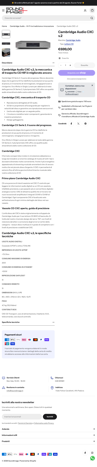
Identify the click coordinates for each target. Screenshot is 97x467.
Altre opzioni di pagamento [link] (76, 78)
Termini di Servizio (25, 423)
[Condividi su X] (78, 123)
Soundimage (13, 461)
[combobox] (48, 18)
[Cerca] (91, 18)
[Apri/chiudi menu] (3, 10)
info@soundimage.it (71, 94)
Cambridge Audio (73, 40)
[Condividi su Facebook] (71, 123)
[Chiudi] (92, 85)
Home (4, 26)
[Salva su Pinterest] (85, 123)
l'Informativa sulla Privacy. (44, 423)
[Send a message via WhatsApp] (92, 458)
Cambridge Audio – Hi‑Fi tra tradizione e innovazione (32, 26)
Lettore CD (69, 44)
